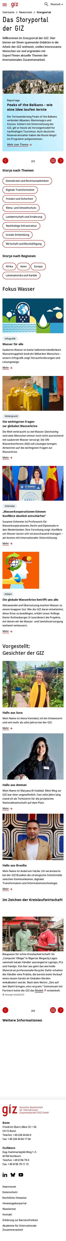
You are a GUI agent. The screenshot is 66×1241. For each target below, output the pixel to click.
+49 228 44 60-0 (22, 1135)
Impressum (9, 1186)
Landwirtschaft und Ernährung (24, 216)
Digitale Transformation (20, 189)
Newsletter (9, 1209)
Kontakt (7, 1214)
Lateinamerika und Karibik (21, 275)
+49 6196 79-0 (21, 1160)
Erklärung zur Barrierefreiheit (20, 1220)
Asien (23, 266)
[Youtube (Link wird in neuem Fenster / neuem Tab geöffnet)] (20, 1176)
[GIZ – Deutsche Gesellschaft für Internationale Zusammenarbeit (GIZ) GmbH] (14, 4)
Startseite (8, 12)
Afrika (9, 266)
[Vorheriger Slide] (5, 161)
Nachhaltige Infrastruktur (21, 225)
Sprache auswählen (57, 4)
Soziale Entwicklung (17, 234)
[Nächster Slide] (61, 161)
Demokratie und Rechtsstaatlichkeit (27, 180)
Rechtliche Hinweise (14, 1197)
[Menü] (4, 4)
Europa (38, 266)
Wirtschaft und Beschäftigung (24, 243)
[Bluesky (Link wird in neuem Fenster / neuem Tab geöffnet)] (12, 1176)
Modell (39, 990)
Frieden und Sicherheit (19, 198)
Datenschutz (9, 1192)
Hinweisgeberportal (14, 1203)
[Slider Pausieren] (53, 161)
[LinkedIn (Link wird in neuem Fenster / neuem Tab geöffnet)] (4, 1176)
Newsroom (25, 12)
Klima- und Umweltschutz (21, 207)
